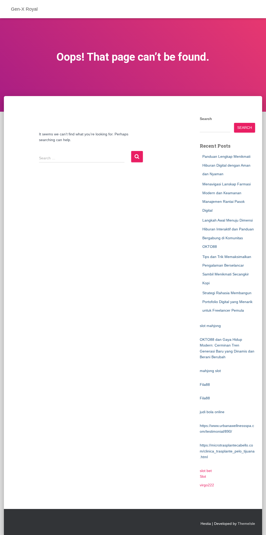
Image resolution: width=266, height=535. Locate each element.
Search (206, 119)
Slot (203, 476)
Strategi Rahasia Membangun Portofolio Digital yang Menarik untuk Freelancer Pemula (227, 301)
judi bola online (212, 412)
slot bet (206, 471)
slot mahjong (210, 326)
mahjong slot (210, 371)
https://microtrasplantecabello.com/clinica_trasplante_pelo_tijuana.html (227, 451)
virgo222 (207, 485)
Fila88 (205, 384)
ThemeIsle (246, 523)
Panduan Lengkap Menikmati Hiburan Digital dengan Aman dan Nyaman (226, 165)
